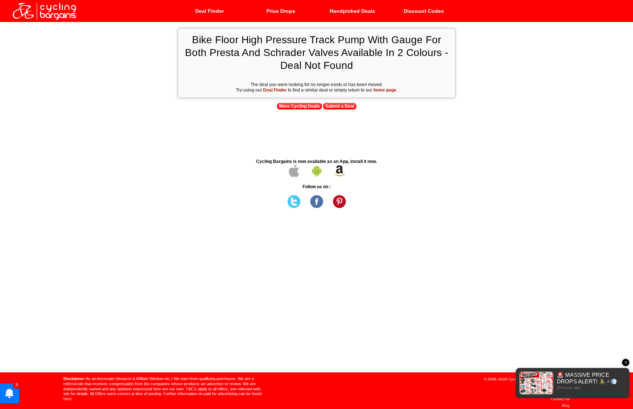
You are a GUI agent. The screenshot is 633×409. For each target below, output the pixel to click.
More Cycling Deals (299, 106)
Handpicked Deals (352, 11)
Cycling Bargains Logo (44, 10)
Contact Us (560, 399)
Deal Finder (209, 11)
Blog (566, 406)
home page (384, 90)
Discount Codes (424, 11)
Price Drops (280, 11)
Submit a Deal (339, 106)
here (67, 399)
